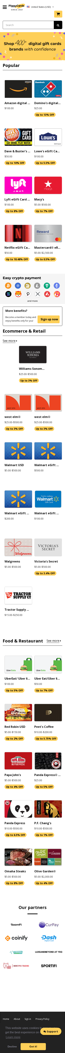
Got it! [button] (33, 1046)
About (17, 1019)
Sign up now (49, 319)
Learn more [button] (13, 1037)
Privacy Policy (42, 1019)
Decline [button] (12, 1046)
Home (6, 1019)
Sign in (28, 1019)
